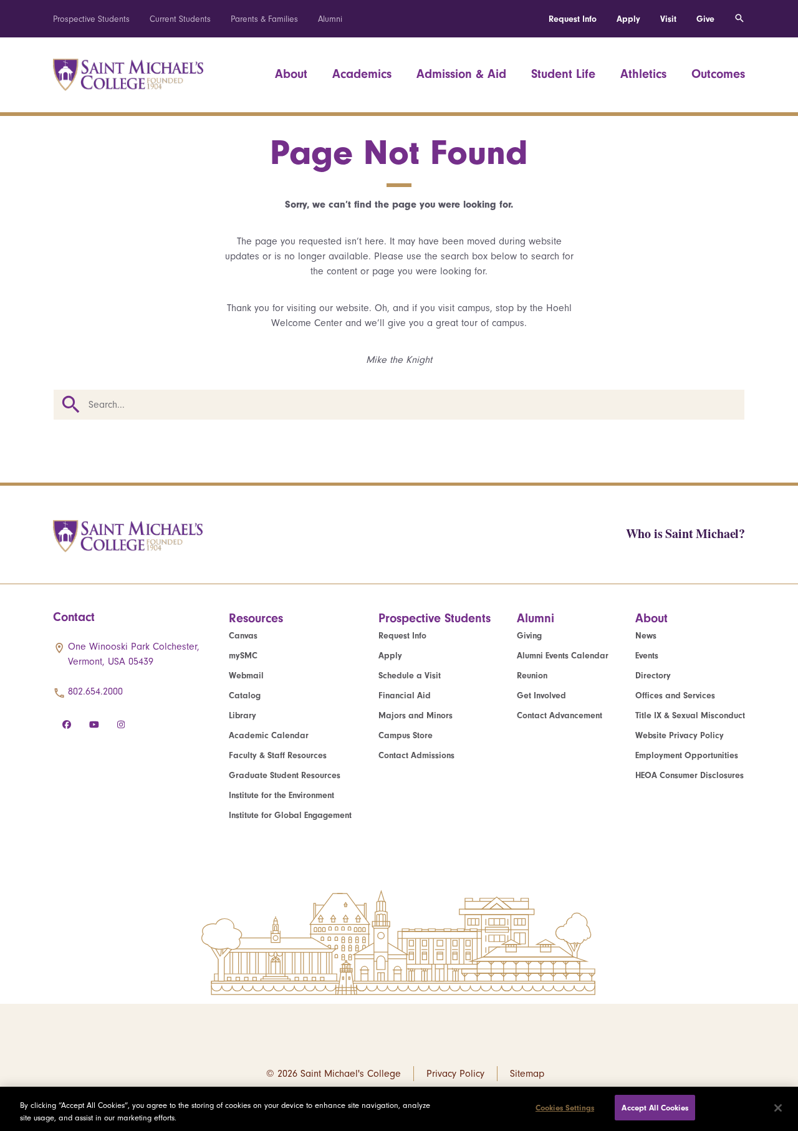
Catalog (245, 695)
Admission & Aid (461, 74)
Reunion (532, 675)
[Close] (778, 1108)
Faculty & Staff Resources (278, 755)
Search (71, 404)
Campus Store (405, 735)
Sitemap (527, 1073)
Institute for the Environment (281, 795)
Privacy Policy (455, 1073)
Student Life (563, 74)
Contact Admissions (416, 755)
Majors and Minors (415, 715)
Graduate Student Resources (284, 775)
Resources (256, 618)
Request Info (573, 19)
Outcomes (718, 74)
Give (705, 19)
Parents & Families (264, 19)
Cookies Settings (565, 1107)
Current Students (180, 19)
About (291, 74)
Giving (529, 635)
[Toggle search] (739, 18)
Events (646, 655)
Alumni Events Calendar (562, 655)
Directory (653, 675)
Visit (668, 19)
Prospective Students (91, 19)
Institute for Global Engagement (290, 815)
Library (242, 715)
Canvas (243, 635)
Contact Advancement (559, 715)
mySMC (243, 655)
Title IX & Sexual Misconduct (690, 715)
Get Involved (541, 695)
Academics (362, 74)
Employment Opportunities (686, 755)
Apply (628, 19)
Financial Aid (404, 695)
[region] (399, 1109)
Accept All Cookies (655, 1107)
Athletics (643, 74)
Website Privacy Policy (679, 735)
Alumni (330, 19)
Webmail (246, 675)
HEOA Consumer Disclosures (689, 775)
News (645, 635)
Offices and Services (675, 695)
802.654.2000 (95, 691)
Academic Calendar (269, 735)
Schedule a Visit (409, 675)
